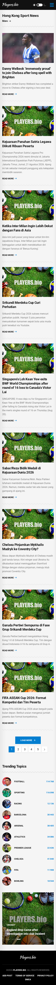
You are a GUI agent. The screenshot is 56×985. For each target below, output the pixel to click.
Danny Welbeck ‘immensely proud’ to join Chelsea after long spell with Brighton (27, 73)
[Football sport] (6, 781)
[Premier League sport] (6, 847)
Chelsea (18, 859)
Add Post (7, 975)
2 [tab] (13, 939)
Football (19, 781)
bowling (19, 881)
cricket (11, 925)
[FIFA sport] (6, 870)
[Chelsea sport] (6, 859)
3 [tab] (18, 939)
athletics (19, 837)
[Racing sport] (6, 803)
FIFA (16, 870)
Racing (18, 803)
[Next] (44, 749)
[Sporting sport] (6, 792)
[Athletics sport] (6, 836)
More (5, 21)
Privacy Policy (45, 975)
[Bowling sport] (6, 881)
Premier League (22, 848)
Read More (8, 94)
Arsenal (18, 826)
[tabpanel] (28, 918)
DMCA (28, 979)
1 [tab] (8, 939)
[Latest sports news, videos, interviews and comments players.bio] (10, 5)
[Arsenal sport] (6, 825)
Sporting (19, 792)
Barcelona (20, 814)
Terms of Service (24, 975)
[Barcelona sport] (6, 814)
